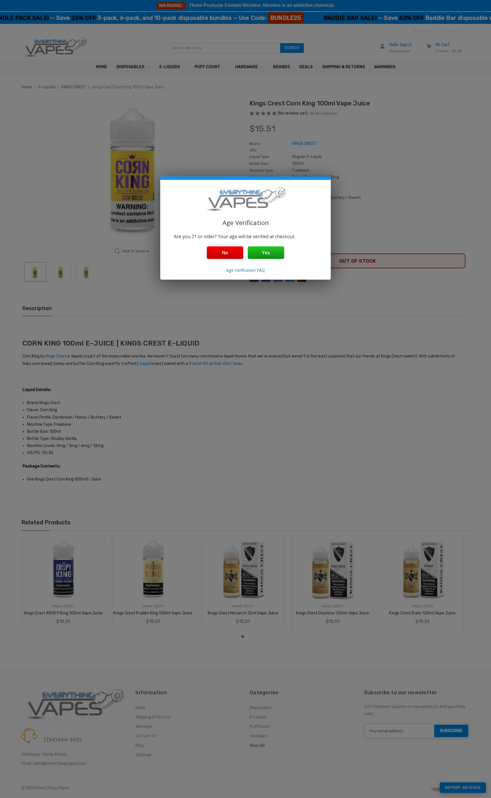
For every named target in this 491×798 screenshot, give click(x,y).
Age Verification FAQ (245, 270)
